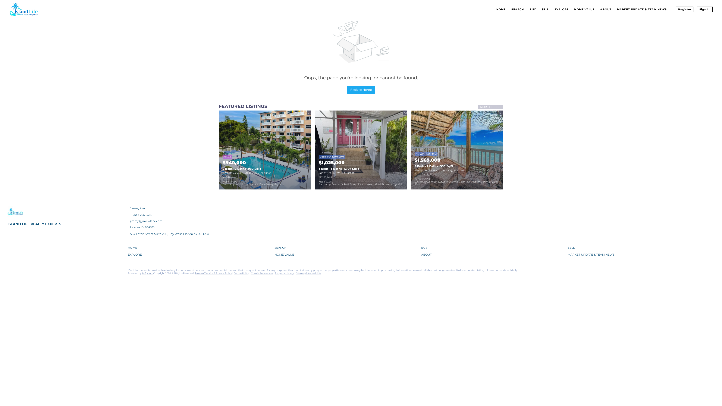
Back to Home (361, 90)
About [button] (605, 9)
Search (517, 9)
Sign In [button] (705, 9)
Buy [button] (532, 9)
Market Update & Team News (642, 9)
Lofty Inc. (147, 273)
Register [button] (684, 9)
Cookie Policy (241, 273)
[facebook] (10, 271)
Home (501, 9)
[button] (133, 248)
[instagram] (40, 271)
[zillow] (33, 271)
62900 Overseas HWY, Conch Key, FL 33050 (439, 170)
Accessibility (314, 273)
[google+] (55, 271)
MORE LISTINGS (490, 107)
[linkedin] (18, 271)
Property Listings (284, 273)
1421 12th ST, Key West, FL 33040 (337, 173)
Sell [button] (545, 9)
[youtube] (48, 271)
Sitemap (301, 273)
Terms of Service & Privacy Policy (213, 273)
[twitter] (25, 271)
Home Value (584, 9)
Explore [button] (561, 9)
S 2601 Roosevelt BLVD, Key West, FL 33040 (247, 173)
